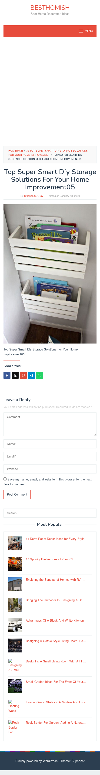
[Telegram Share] (31, 375)
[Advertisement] (50, 91)
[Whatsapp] (39, 375)
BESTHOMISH (50, 8)
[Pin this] (23, 375)
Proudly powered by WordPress (36, 761)
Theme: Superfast (72, 761)
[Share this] (6, 375)
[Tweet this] (15, 375)
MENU (89, 31)
